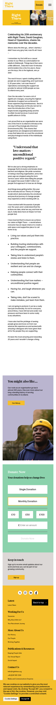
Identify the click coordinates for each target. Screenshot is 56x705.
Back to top (38, 603)
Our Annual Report (14, 657)
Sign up (16, 577)
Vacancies (11, 616)
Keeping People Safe (15, 653)
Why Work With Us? (14, 620)
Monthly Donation (27, 501)
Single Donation (27, 490)
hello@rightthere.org (15, 671)
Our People (11, 638)
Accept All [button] (25, 699)
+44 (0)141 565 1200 (14, 675)
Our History (16, 403)
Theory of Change (32, 192)
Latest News (12, 605)
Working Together (14, 642)
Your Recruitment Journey (16, 623)
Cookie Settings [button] (11, 699)
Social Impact (12, 660)
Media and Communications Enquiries (20, 679)
